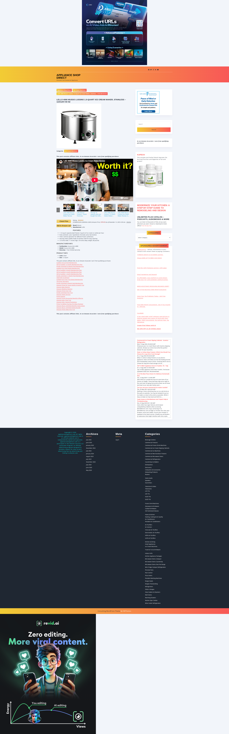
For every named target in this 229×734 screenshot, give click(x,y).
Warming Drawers (150, 597)
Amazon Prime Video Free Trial (66, 309)
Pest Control (148, 573)
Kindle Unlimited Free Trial (65, 293)
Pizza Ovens (148, 575)
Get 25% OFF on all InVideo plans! (149, 329)
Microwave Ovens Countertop (154, 561)
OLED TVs (148, 496)
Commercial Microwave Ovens (154, 456)
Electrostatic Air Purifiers (152, 532)
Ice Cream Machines (80, 90)
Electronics (148, 467)
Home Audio (148, 478)
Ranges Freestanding (151, 584)
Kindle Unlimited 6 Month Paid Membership (70, 283)
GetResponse (141, 249)
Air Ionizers (148, 527)
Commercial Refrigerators (152, 459)
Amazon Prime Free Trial (64, 291)
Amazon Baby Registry (63, 287)
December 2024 (90, 448)
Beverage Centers (150, 440)
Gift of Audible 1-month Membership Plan (69, 274)
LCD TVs (147, 491)
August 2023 (89, 456)
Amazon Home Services (63, 294)
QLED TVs (148, 499)
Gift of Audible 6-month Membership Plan (69, 272)
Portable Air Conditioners (152, 521)
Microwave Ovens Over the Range (155, 564)
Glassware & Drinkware (152, 506)
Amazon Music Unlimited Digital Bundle (68, 308)
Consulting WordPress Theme (109, 611)
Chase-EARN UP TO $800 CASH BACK (149, 258)
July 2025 (88, 440)
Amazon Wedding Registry (64, 289)
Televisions (148, 489)
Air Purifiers (148, 525)
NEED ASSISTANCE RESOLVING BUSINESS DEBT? (153, 286)
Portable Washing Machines (153, 578)
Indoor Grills (149, 553)
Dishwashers (149, 465)
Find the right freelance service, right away (152, 268)
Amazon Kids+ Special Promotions (67, 302)
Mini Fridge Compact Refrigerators (155, 567)
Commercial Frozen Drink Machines (155, 445)
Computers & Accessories (152, 470)
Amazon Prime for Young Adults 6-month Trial (70, 285)
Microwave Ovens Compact (153, 559)
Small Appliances (150, 544)
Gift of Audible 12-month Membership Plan (69, 264)
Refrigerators (149, 586)
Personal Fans (149, 570)
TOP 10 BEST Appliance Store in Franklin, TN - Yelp (152, 366)
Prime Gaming (61, 296)
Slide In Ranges (149, 589)
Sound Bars (148, 483)
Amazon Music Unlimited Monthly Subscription (71, 306)
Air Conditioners (150, 519)
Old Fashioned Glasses (152, 511)
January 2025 (90, 445)
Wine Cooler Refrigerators (153, 603)
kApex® (141, 155)
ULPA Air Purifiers (150, 538)
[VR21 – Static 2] (48, 674)
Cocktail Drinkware (150, 508)
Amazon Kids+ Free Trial (64, 300)
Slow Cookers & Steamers (152, 592)
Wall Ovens (148, 595)
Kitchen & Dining (150, 542)
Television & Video (150, 486)
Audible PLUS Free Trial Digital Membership (70, 279)
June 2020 (89, 467)
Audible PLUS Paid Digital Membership (68, 268)
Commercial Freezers (151, 442)
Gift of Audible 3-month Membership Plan (69, 270)
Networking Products (151, 472)
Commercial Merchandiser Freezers (155, 453)
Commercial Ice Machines (152, 451)
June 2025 (89, 442)
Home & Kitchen (150, 514)
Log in (117, 440)
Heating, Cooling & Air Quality (154, 517)
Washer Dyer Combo (151, 600)
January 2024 (90, 453)
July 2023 (88, 459)
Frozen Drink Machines (152, 503)
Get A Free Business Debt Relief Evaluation (151, 289)
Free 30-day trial (146, 226)
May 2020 (89, 470)
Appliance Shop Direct (68, 76)
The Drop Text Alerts (63, 281)
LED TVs (147, 494)
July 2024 (88, 451)
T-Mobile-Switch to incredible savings (150, 255)
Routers (147, 474)
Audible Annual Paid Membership (67, 263)
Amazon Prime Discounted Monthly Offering (70, 298)
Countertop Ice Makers (152, 462)
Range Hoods (149, 581)
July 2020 (88, 465)
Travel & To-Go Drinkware (152, 549)
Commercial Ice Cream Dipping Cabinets (157, 448)
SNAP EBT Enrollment (63, 278)
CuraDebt (140, 313)
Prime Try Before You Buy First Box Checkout (70, 304)
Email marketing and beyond (147, 274)
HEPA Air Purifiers (150, 535)
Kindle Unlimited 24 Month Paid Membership (70, 266)
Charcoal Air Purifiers (151, 530)
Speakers (148, 480)
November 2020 (91, 462)
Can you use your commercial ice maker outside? (152, 387)
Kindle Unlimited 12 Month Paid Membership (70, 276)
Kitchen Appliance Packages (153, 556)
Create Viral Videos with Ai (146, 325)
